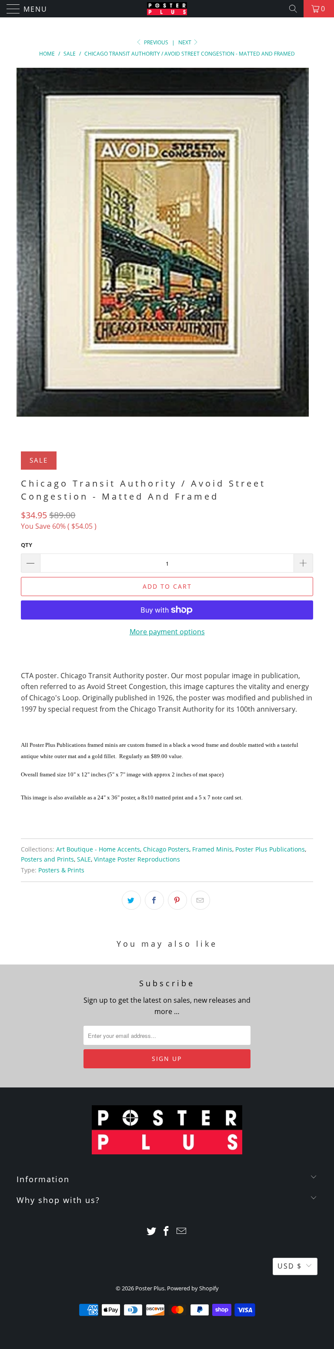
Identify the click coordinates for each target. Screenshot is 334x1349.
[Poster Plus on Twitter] (151, 1231)
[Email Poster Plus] (181, 1231)
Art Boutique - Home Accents (98, 849)
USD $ (289, 1266)
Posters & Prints (61, 870)
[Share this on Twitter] (131, 900)
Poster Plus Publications (270, 849)
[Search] (293, 8)
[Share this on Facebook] (154, 900)
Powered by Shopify (193, 1288)
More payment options (167, 631)
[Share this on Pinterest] (177, 900)
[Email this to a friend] (200, 900)
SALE (84, 859)
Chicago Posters (166, 849)
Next (185, 42)
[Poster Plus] (167, 8)
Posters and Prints (47, 859)
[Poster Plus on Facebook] (166, 1231)
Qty (26, 545)
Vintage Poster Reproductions (137, 859)
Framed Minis (212, 849)
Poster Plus (149, 1288)
